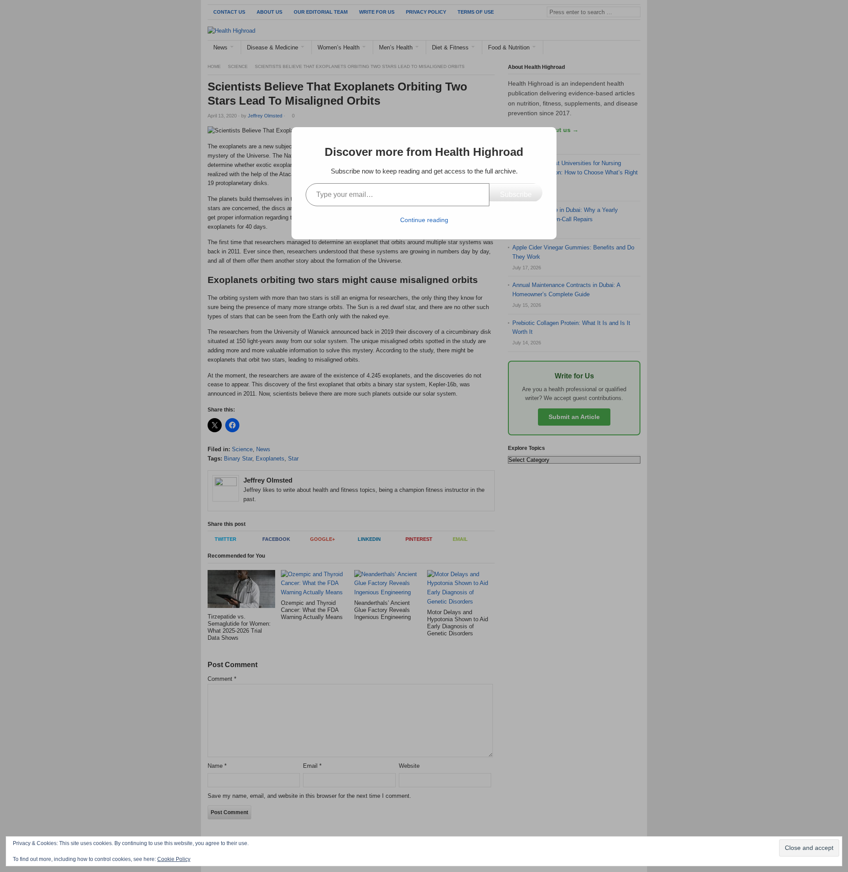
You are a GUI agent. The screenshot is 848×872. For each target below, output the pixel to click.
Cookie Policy (173, 859)
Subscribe (516, 194)
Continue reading (424, 219)
